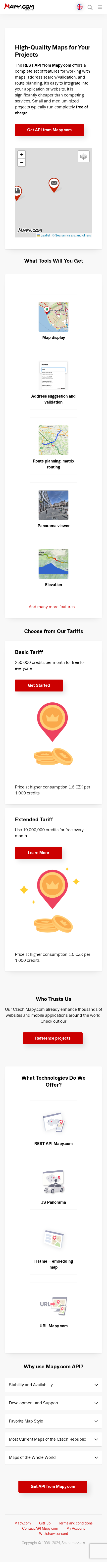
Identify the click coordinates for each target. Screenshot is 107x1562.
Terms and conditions (76, 1523)
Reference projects (52, 1038)
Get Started (39, 685)
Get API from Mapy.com (49, 130)
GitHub (45, 1523)
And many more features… (53, 606)
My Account (75, 1528)
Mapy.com (22, 1523)
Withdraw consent (53, 1534)
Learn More (38, 852)
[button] (18, 193)
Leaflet (45, 235)
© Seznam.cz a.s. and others (71, 235)
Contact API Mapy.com (40, 1528)
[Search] (90, 7)
